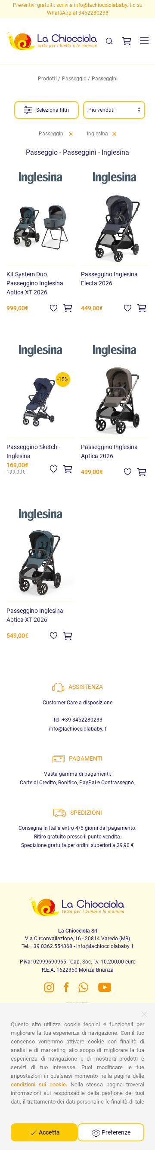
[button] (144, 41)
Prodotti (47, 79)
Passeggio (74, 79)
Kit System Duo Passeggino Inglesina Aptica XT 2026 (34, 283)
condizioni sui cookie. (39, 1084)
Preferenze (115, 1132)
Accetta (48, 1132)
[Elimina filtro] (71, 134)
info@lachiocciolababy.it (102, 5)
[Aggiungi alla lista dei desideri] (53, 307)
